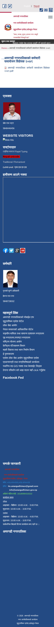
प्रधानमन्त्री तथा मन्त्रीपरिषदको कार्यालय (21, 362)
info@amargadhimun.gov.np (23, 490)
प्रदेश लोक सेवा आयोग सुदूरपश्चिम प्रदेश (21, 358)
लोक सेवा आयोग (10, 325)
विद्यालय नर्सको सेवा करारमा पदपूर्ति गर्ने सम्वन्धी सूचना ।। (31, 43)
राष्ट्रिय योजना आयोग (12, 341)
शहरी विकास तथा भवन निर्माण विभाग (19, 349)
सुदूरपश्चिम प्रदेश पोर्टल (13, 321)
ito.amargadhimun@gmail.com (23, 486)
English (27, 6)
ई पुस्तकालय (8, 354)
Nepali (36, 6)
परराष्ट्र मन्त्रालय (22, 337)
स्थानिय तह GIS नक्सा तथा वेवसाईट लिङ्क (22, 366)
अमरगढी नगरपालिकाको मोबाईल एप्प (18, 317)
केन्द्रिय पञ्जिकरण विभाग (14, 345)
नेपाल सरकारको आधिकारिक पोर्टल (18, 329)
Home (4, 48)
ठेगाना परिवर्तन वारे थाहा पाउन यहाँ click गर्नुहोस (24, 370)
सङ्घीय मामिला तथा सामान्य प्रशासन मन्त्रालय (23, 333)
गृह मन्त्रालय (8, 337)
